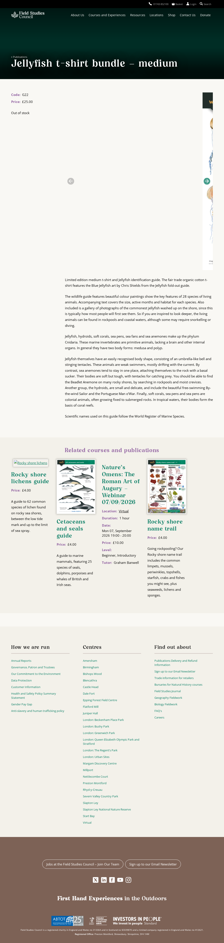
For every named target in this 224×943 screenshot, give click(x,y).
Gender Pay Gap (21, 704)
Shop (171, 15)
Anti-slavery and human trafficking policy (37, 711)
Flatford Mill (90, 707)
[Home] (27, 15)
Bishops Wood (92, 674)
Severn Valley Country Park (100, 796)
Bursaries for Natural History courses (178, 684)
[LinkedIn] (104, 880)
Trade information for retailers (174, 678)
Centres (92, 647)
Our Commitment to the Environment (36, 674)
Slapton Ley (90, 803)
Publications (20, 56)
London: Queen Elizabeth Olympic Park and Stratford (111, 742)
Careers (159, 717)
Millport (88, 770)
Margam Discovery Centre (100, 763)
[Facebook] (112, 880)
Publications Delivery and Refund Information (175, 663)
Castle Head (90, 687)
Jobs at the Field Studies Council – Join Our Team (82, 864)
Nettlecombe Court (95, 776)
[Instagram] (128, 880)
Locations (156, 15)
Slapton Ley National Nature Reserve (107, 809)
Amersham (90, 661)
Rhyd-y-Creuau (92, 790)
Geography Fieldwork (168, 698)
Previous (70, 181)
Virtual (124, 511)
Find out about (172, 647)
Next (207, 181)
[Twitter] (96, 880)
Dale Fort (89, 693)
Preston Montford (95, 783)
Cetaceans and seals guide (71, 529)
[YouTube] (120, 880)
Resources (137, 15)
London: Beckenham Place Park (103, 720)
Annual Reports (21, 661)
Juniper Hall (90, 713)
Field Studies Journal (167, 691)
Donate (205, 15)
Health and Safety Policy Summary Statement (33, 696)
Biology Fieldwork (165, 704)
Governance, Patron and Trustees (33, 667)
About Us (77, 15)
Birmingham (91, 667)
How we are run (30, 647)
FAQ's (158, 711)
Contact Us (188, 15)
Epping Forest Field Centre (100, 700)
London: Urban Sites (96, 757)
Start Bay (89, 816)
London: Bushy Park (96, 726)
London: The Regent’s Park (100, 750)
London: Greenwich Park (99, 733)
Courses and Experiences (107, 15)
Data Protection (21, 680)
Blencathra (90, 680)
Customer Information (25, 687)
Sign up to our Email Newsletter (174, 671)
